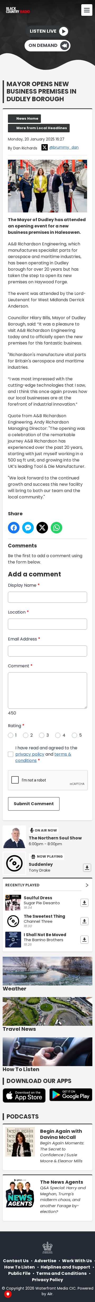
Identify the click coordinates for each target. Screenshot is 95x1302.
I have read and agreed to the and (46, 754)
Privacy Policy (47, 1280)
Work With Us (77, 1261)
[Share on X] (42, 527)
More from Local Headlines (41, 127)
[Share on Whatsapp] (56, 527)
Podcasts (23, 1116)
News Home (27, 118)
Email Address (24, 639)
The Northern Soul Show (55, 838)
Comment (20, 666)
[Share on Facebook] (14, 527)
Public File (19, 1273)
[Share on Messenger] (28, 527)
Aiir (50, 1293)
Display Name (24, 585)
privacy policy (29, 754)
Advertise (45, 1261)
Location (18, 612)
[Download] (87, 868)
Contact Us (15, 1261)
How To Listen (19, 1267)
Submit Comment (34, 804)
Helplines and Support (65, 1267)
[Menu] (86, 10)
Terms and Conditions (61, 1273)
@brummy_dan (64, 147)
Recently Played (22, 885)
